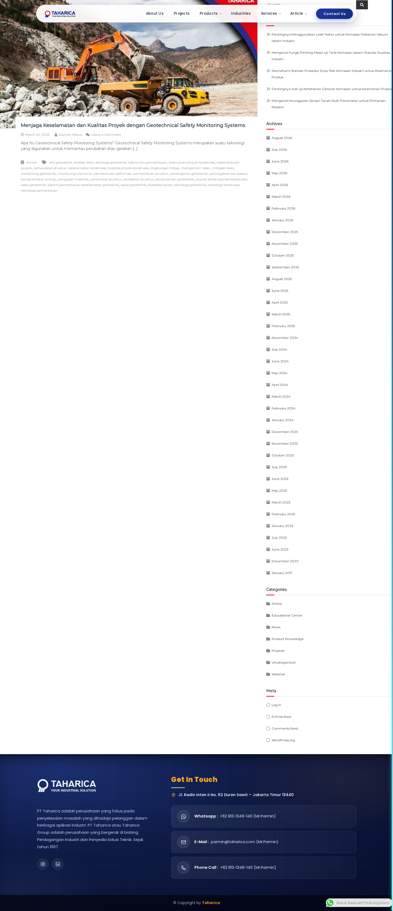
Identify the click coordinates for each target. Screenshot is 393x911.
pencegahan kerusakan (228, 174)
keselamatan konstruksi (87, 168)
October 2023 (283, 455)
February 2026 (283, 208)
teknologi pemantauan (39, 190)
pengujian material (73, 179)
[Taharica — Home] (60, 14)
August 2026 (282, 138)
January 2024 (283, 420)
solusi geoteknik (133, 185)
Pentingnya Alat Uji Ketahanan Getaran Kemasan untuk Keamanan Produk (332, 89)
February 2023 (283, 514)
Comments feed (285, 728)
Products (209, 13)
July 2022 (279, 538)
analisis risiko (84, 162)
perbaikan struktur (138, 179)
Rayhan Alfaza (70, 135)
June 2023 (280, 479)
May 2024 (279, 373)
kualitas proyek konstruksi (128, 168)
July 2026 (279, 150)
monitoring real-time (75, 174)
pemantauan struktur (150, 174)
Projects (182, 13)
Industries (241, 13)
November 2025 (285, 244)
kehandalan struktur (50, 168)
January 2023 (282, 526)
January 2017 (282, 573)
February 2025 (283, 326)
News (276, 627)
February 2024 (283, 408)
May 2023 (279, 491)
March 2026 (281, 197)
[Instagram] (42, 864)
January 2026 (282, 220)
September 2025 (285, 267)
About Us (155, 13)
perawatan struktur (106, 179)
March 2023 (281, 502)
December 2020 (285, 561)
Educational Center (287, 615)
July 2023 (279, 467)
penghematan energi (38, 179)
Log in (276, 705)
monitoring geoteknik (38, 174)
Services (269, 13)
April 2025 (280, 302)
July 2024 (279, 349)
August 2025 (282, 279)
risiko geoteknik (33, 185)
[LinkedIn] (57, 864)
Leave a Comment (106, 135)
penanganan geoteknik (189, 174)
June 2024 (280, 361)
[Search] (362, 4)
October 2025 (283, 255)
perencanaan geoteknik (174, 179)
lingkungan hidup (165, 168)
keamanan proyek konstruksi (192, 162)
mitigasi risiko (223, 168)
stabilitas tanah (160, 185)
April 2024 (280, 385)
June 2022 (280, 549)
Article (296, 13)
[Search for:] (311, 4)
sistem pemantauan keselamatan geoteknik (83, 185)
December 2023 (285, 432)
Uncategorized (283, 662)
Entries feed (281, 717)
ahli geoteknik (60, 162)
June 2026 (280, 161)
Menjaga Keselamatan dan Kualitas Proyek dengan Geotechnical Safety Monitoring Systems (133, 125)
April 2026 (280, 185)
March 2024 (281, 396)
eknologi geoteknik (110, 162)
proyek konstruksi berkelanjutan (221, 179)
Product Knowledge (288, 639)
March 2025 (281, 314)
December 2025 (285, 232)
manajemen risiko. (196, 168)
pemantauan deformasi (113, 174)
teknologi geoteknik (190, 185)
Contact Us (334, 13)
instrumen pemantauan (147, 162)
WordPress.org (283, 740)
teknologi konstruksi (224, 185)
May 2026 (279, 173)
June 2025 (280, 291)
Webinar (278, 674)
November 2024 (285, 338)
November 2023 (285, 443)
